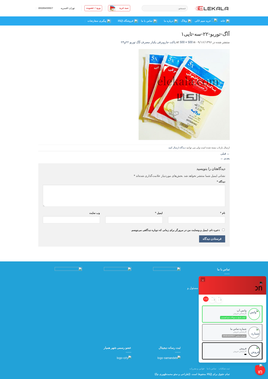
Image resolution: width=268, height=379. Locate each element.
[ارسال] (145, 8)
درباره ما (168, 20)
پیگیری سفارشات (97, 20)
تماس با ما (146, 20)
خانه (223, 20)
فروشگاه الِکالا (125, 20)
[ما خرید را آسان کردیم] (211, 8)
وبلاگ (184, 20)
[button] (119, 8)
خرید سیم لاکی (203, 20)
